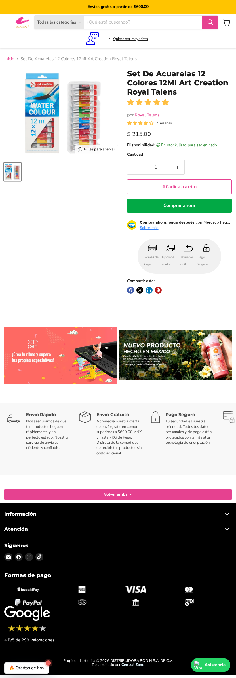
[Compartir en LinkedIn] (149, 290)
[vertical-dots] (27, 631)
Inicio (9, 58)
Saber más (149, 228)
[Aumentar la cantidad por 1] (177, 167)
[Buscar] (210, 22)
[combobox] (143, 22)
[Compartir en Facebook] (130, 290)
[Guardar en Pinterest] (158, 290)
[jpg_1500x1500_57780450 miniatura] (12, 172)
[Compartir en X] (139, 290)
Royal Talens (147, 115)
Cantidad (135, 154)
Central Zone (132, 664)
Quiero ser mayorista (130, 38)
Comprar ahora (179, 205)
